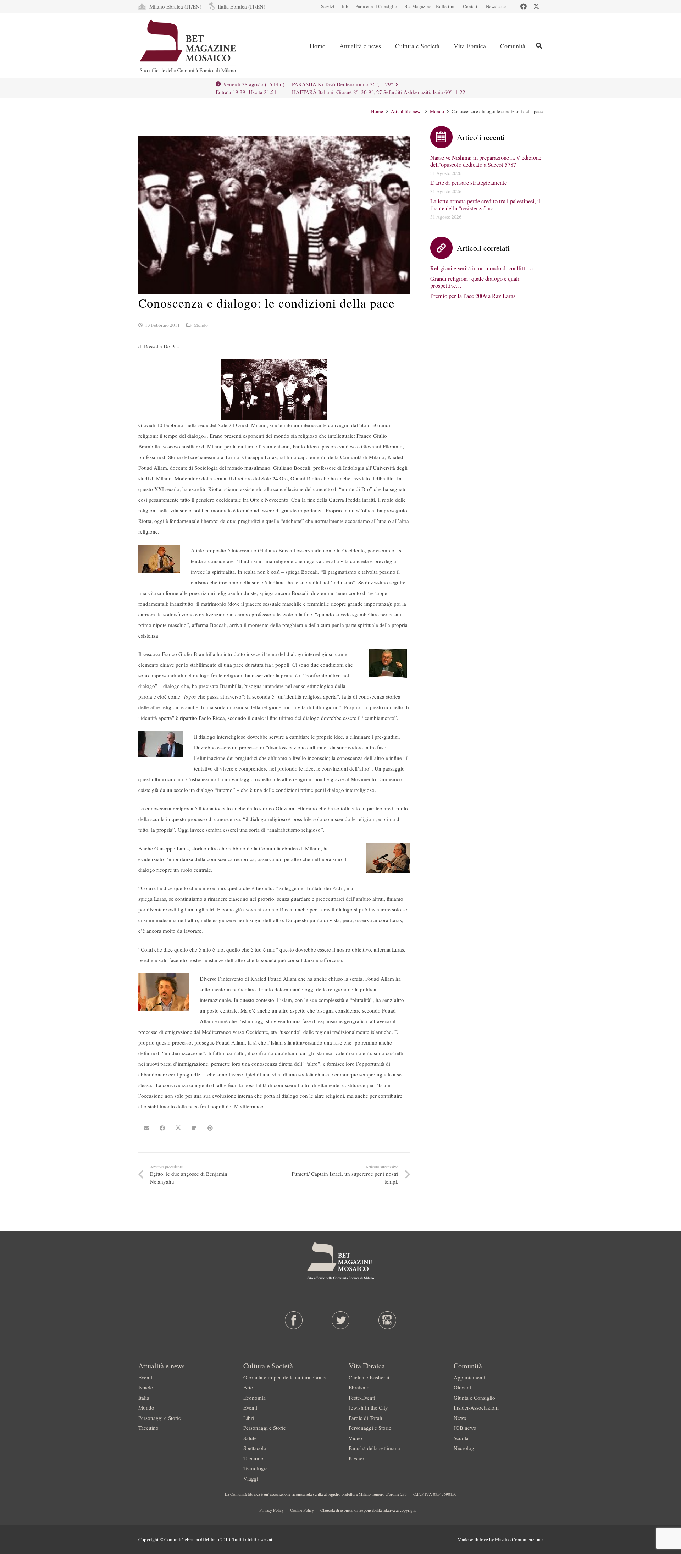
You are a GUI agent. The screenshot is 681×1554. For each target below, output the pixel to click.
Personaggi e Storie (159, 1417)
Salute (250, 1438)
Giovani (462, 1387)
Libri (248, 1417)
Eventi (145, 1377)
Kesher (356, 1458)
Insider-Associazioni (476, 1407)
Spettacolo (254, 1447)
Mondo (201, 325)
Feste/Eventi (362, 1397)
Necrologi (465, 1447)
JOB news (465, 1427)
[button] (539, 46)
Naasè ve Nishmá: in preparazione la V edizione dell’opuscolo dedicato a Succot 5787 (485, 161)
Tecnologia (255, 1468)
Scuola (461, 1438)
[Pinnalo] (210, 1128)
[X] (536, 6)
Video (355, 1438)
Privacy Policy (271, 1510)
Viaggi (250, 1478)
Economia (254, 1397)
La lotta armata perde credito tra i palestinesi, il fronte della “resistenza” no (485, 205)
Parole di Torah (365, 1417)
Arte (248, 1387)
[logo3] (188, 45)
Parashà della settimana (374, 1447)
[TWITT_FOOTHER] (340, 1320)
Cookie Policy (302, 1510)
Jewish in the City (368, 1407)
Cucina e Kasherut (369, 1377)
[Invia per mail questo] (146, 1128)
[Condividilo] (162, 1128)
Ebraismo (359, 1387)
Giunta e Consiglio (474, 1397)
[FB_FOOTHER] (293, 1320)
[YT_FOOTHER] (387, 1320)
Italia (143, 1397)
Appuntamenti (469, 1377)
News (460, 1417)
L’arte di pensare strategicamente (468, 182)
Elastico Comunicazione (519, 1539)
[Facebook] (523, 6)
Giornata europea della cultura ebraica (285, 1377)
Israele (145, 1387)
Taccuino (148, 1427)
